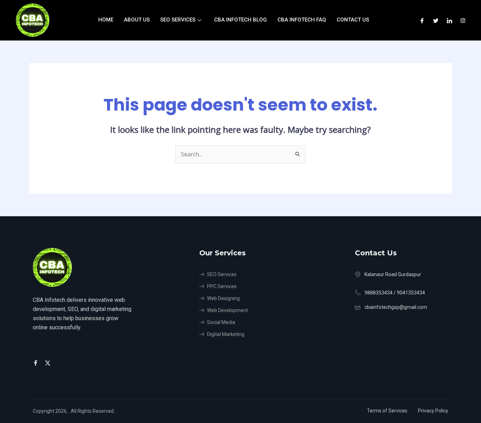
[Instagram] (463, 20)
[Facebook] (422, 20)
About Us (137, 20)
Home (105, 20)
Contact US (353, 20)
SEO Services (177, 20)
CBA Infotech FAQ (301, 20)
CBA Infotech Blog (240, 20)
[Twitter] (435, 20)
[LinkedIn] (449, 20)
